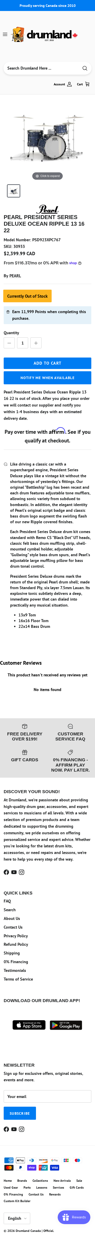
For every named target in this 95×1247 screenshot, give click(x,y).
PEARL (15, 275)
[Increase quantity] (36, 342)
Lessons (41, 1187)
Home (8, 1181)
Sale (79, 1181)
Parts (27, 1187)
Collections (40, 1181)
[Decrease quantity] (9, 342)
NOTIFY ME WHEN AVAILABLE (47, 377)
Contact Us (13, 927)
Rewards (55, 1194)
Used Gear (11, 1187)
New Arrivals (62, 1181)
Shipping (12, 953)
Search (10, 909)
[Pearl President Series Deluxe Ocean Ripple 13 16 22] (13, 191)
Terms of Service (18, 979)
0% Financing (16, 961)
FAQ (7, 901)
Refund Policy (16, 944)
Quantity (11, 332)
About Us (12, 918)
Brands (22, 1181)
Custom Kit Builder (17, 1201)
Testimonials (15, 970)
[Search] (85, 68)
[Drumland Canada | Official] (44, 34)
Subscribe (20, 1113)
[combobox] (41, 68)
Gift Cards (77, 1187)
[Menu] (5, 34)
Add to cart (48, 363)
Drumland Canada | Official (34, 1231)
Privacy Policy (16, 935)
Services (58, 1187)
